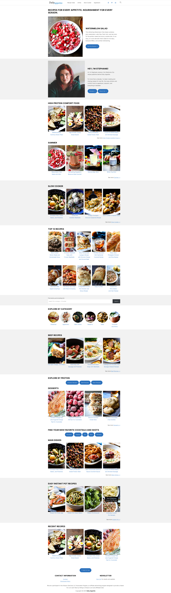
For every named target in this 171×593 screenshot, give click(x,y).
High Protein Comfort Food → (111, 138)
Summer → (117, 177)
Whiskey (99, 434)
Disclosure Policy (65, 581)
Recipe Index (71, 2)
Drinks (79, 2)
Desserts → (116, 425)
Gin (85, 434)
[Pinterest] (111, 2)
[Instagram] (115, 2)
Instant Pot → (116, 519)
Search (116, 301)
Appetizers (97, 2)
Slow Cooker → (115, 222)
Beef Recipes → (115, 371)
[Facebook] (108, 2)
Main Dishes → (116, 475)
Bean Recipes (97, 382)
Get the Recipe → (92, 46)
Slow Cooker (87, 2)
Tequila (78, 434)
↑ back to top (85, 570)
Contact (65, 579)
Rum (91, 434)
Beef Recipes (85, 382)
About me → (103, 91)
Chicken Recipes (72, 382)
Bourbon (69, 434)
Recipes (91, 91)
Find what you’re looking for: (56, 298)
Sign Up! (98, 579)
